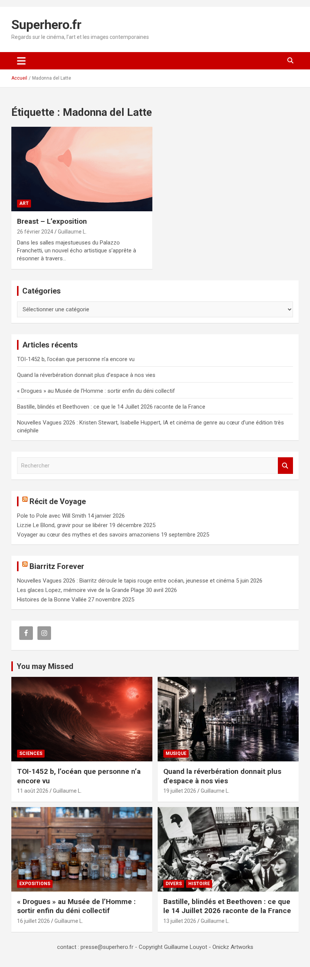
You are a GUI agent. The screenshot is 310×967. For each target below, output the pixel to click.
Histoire (199, 883)
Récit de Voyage (57, 501)
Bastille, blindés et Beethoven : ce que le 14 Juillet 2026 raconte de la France (111, 406)
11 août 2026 (32, 791)
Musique (176, 753)
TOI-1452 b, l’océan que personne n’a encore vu (76, 359)
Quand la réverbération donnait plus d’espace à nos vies (86, 375)
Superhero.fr (46, 24)
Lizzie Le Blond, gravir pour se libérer (62, 525)
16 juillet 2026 (33, 921)
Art (24, 203)
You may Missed (45, 666)
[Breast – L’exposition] (82, 169)
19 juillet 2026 (179, 791)
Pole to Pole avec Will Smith (51, 515)
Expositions (34, 883)
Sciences (30, 753)
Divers (174, 883)
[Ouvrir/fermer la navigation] (21, 60)
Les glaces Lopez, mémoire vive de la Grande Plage (80, 590)
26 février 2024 (35, 232)
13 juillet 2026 (179, 921)
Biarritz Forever (56, 566)
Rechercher (285, 465)
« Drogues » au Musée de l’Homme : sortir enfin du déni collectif (96, 390)
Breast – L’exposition (52, 221)
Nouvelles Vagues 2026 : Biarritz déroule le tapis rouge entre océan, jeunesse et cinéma (125, 580)
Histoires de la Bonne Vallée (52, 599)
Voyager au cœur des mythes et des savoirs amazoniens (88, 534)
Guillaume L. (72, 232)
